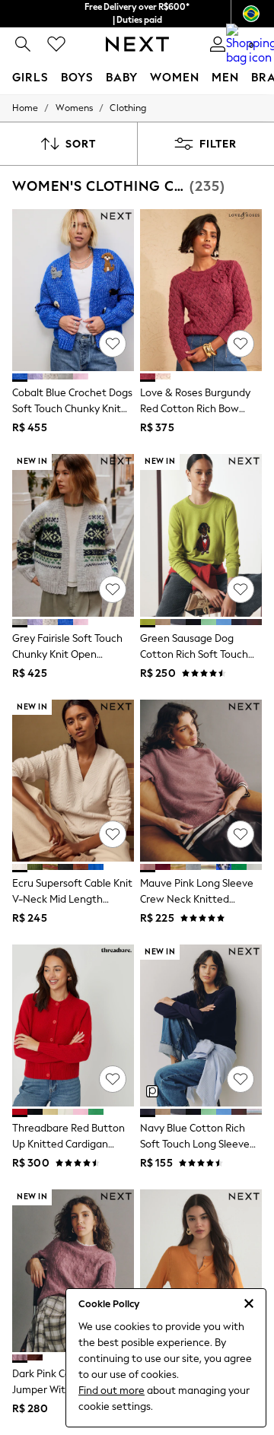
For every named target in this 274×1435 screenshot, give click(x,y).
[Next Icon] (137, 44)
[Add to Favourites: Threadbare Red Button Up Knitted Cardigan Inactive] (113, 1079)
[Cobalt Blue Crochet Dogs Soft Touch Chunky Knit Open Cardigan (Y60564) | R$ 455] (73, 290)
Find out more (111, 1390)
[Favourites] (56, 44)
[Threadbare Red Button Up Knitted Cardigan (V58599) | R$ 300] (73, 1025)
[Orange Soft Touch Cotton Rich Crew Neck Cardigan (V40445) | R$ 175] (201, 1270)
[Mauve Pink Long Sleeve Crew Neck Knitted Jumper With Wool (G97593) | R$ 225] (201, 781)
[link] (23, 44)
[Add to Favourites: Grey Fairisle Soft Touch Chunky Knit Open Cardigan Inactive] (113, 589)
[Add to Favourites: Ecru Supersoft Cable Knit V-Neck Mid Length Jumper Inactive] (113, 834)
